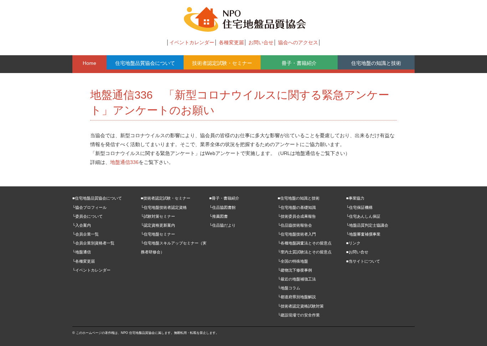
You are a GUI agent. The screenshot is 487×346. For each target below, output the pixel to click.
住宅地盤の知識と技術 (376, 63)
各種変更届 (231, 42)
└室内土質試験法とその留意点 (305, 252)
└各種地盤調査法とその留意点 (305, 243)
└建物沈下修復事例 (295, 270)
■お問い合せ (357, 252)
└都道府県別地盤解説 (297, 297)
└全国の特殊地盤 (293, 261)
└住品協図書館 (222, 207)
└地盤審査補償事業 (363, 234)
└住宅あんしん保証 (363, 216)
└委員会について (87, 216)
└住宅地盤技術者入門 (297, 234)
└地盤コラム (289, 288)
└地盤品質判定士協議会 (367, 225)
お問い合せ (260, 42)
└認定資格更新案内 (158, 225)
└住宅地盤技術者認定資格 (164, 207)
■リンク (353, 243)
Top (470, 329)
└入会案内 (81, 225)
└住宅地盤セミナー (158, 234)
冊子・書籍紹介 (299, 63)
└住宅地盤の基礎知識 (297, 207)
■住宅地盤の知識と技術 (298, 198)
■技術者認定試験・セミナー (165, 198)
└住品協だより (222, 225)
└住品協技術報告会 (295, 225)
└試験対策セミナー (158, 216)
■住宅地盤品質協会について (97, 198)
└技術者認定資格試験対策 (301, 306)
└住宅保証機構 (359, 207)
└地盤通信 (81, 252)
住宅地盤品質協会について (145, 63)
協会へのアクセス (298, 42)
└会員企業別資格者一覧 (93, 243)
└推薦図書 (218, 216)
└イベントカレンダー (91, 270)
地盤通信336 (124, 162)
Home (89, 63)
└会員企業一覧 (85, 234)
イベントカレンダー (191, 42)
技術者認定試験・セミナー (222, 63)
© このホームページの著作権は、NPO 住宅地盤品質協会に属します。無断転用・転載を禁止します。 (145, 333)
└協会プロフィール (89, 207)
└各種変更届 (83, 261)
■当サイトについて (363, 261)
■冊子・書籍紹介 (224, 198)
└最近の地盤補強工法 (297, 279)
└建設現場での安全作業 (299, 315)
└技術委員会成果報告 (297, 216)
